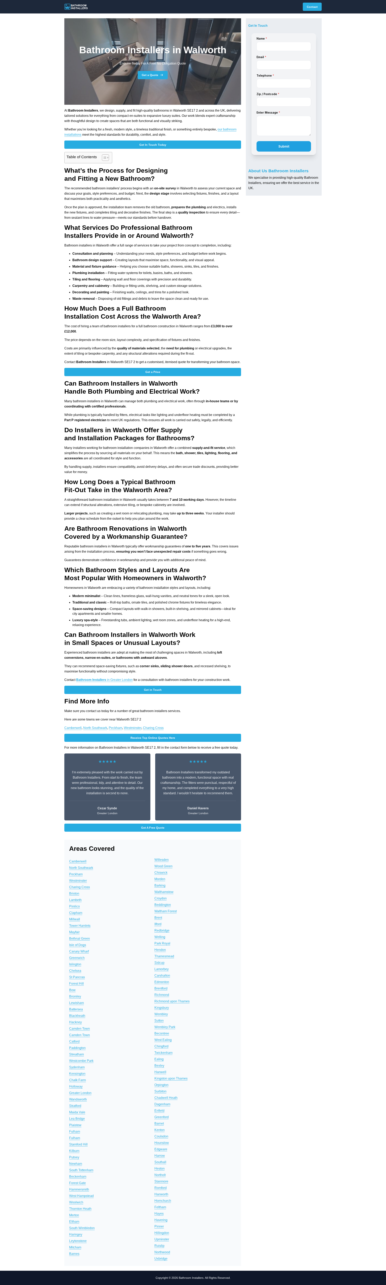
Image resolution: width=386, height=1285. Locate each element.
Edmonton (161, 982)
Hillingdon (161, 1233)
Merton (74, 1215)
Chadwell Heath (166, 1097)
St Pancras (77, 977)
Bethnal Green (79, 938)
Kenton (159, 1130)
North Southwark (95, 728)
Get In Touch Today (152, 144)
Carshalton (162, 975)
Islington (75, 964)
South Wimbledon (82, 1228)
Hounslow (161, 1142)
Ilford (157, 924)
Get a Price (152, 372)
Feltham (160, 1207)
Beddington (162, 904)
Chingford (161, 1046)
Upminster (161, 1239)
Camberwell (73, 728)
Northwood (162, 1252)
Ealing (159, 1059)
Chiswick (160, 872)
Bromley (75, 996)
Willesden (161, 859)
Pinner (159, 1226)
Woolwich (76, 1202)
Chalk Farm (77, 1080)
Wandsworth (78, 1099)
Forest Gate (77, 1183)
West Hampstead (81, 1196)
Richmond (161, 995)
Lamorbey (161, 969)
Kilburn (74, 1151)
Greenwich (77, 958)
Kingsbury (161, 1007)
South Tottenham (81, 1170)
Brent (158, 917)
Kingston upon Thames (171, 1078)
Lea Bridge (77, 1118)
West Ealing (163, 1040)
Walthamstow (163, 892)
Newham (75, 1163)
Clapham (75, 912)
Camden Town (79, 1028)
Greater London (80, 1093)
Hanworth (161, 1194)
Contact (312, 6)
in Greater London (104, 680)
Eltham (74, 1221)
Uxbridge (160, 1258)
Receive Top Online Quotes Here (152, 737)
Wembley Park (164, 1027)
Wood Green (163, 866)
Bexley (159, 1065)
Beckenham (77, 1176)
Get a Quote (150, 75)
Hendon (160, 949)
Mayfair (74, 932)
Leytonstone (78, 1241)
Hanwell (160, 1072)
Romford (160, 1188)
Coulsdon (161, 1136)
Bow (72, 990)
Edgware (160, 1149)
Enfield (159, 1110)
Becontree (161, 1033)
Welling (159, 937)
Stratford (75, 1105)
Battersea (76, 1009)
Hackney (75, 1022)
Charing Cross (153, 728)
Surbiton (160, 1091)
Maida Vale (77, 1112)
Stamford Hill (78, 1144)
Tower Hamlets (79, 925)
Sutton (159, 1020)
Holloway (76, 1086)
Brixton (74, 893)
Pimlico (74, 906)
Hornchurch (162, 1200)
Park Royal (162, 943)
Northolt (160, 1175)
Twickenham (163, 1052)
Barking (159, 885)
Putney (74, 1157)
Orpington (161, 1085)
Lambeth (75, 900)
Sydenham (77, 1067)
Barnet (159, 1123)
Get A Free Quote (152, 827)
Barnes (74, 1253)
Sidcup (159, 962)
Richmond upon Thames (172, 1001)
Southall (160, 1162)
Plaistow (75, 1125)
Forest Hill (76, 983)
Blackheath (77, 1015)
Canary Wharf (79, 951)
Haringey (75, 1234)
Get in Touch (153, 689)
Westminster (132, 728)
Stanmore (161, 1181)
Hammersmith (79, 1189)
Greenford (161, 1117)
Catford (74, 1041)
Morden (159, 879)
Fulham (74, 1131)
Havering (160, 1220)
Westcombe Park (81, 1060)
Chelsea (75, 970)
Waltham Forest (165, 911)
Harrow (159, 1155)
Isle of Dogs (77, 945)
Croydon (160, 898)
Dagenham (162, 1104)
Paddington (77, 1048)
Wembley (161, 1014)
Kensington (77, 1073)
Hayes (159, 1213)
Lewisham (76, 1003)
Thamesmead (164, 956)
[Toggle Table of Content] (103, 157)
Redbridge (161, 930)
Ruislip (159, 1245)
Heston (159, 1168)
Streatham (76, 1054)
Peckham (115, 728)
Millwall (74, 919)
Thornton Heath (80, 1208)
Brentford (160, 988)
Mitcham (75, 1247)
